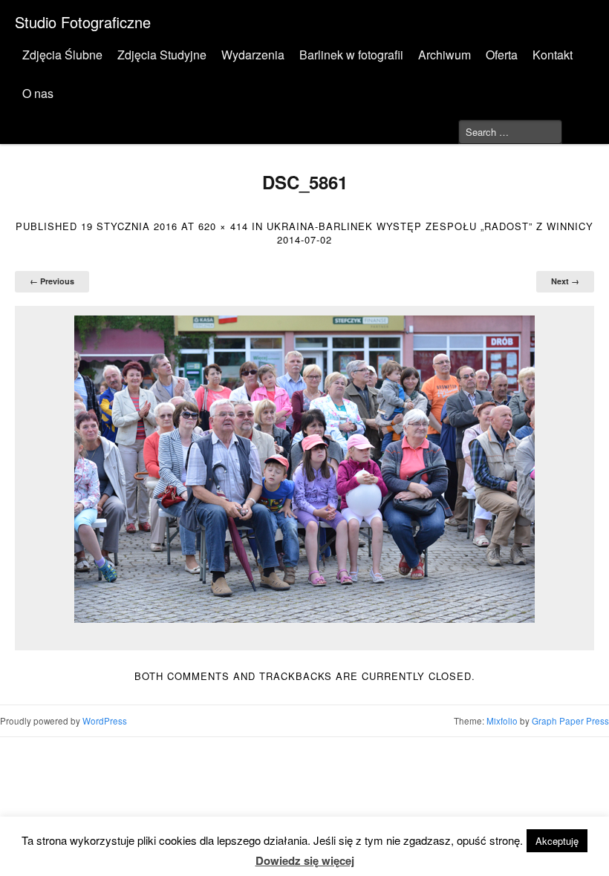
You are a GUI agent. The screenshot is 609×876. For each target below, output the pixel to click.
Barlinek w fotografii (351, 54)
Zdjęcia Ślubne (62, 54)
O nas (37, 93)
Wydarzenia (252, 54)
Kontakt (553, 54)
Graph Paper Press (570, 721)
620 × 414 (223, 226)
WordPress (104, 721)
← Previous (52, 281)
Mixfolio (502, 721)
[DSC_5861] (304, 469)
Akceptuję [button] (557, 841)
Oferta (502, 54)
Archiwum (444, 54)
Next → (565, 281)
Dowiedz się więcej (304, 860)
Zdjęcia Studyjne (161, 54)
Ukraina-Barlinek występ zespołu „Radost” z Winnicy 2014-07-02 (430, 232)
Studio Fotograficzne (83, 22)
